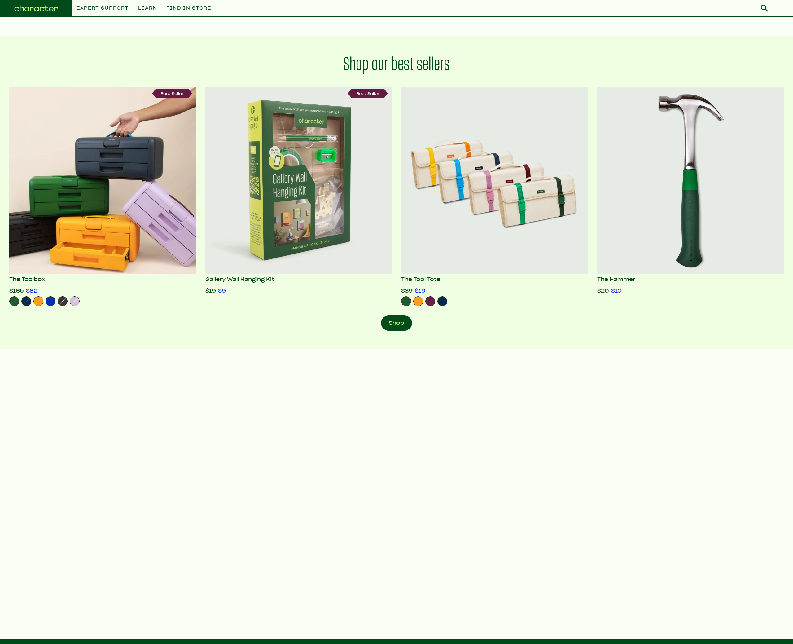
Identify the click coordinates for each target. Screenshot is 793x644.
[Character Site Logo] (36, 8)
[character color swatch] (406, 301)
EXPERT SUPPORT (103, 8)
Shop (396, 323)
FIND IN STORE (188, 8)
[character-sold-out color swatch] (14, 301)
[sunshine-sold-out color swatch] (38, 301)
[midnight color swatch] (442, 301)
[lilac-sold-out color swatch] (75, 301)
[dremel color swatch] (50, 301)
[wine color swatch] (430, 301)
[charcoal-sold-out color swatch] (63, 301)
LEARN (147, 8)
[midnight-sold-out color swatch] (26, 301)
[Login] (780, 8)
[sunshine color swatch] (418, 301)
